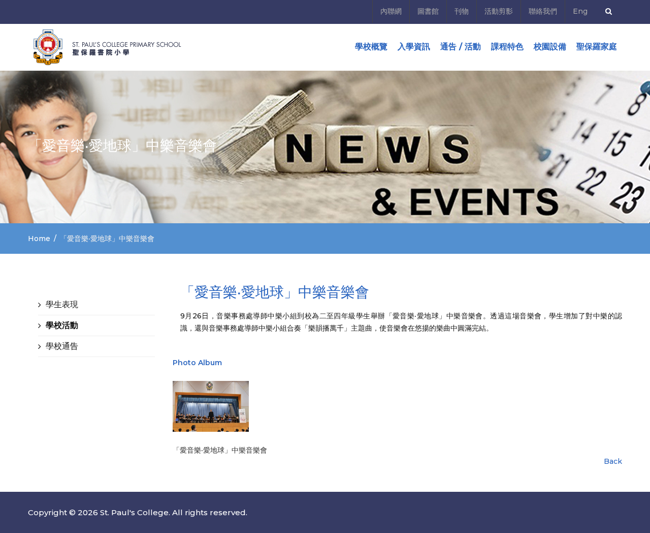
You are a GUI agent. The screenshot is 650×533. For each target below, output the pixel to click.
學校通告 (62, 346)
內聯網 (391, 11)
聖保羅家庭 (596, 46)
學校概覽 (371, 46)
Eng (580, 11)
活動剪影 (498, 11)
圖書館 (428, 11)
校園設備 (550, 46)
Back (613, 461)
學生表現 (62, 304)
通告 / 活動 (460, 46)
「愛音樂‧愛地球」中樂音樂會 (220, 450)
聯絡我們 (543, 11)
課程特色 (507, 46)
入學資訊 (414, 46)
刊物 (461, 11)
